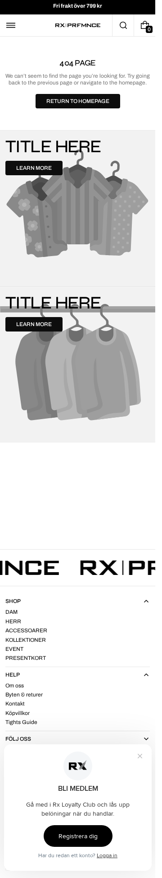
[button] (11, 25)
